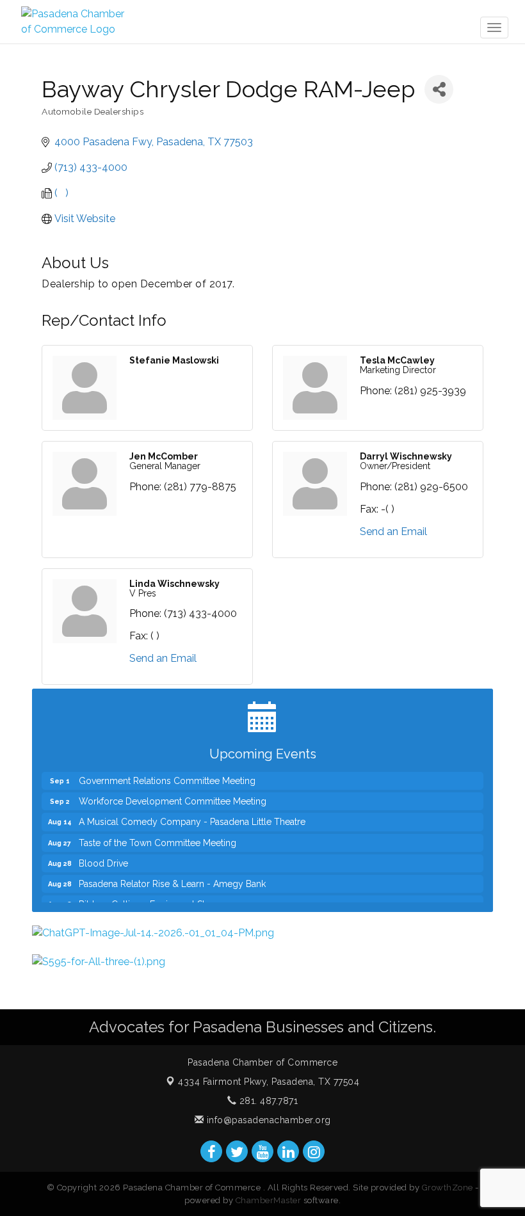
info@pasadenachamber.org (267, 1120)
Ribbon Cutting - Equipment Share (149, 894)
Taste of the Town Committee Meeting (157, 833)
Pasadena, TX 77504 (268, 1081)
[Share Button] (438, 89)
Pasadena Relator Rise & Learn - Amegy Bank (172, 873)
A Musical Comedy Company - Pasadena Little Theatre (192, 811)
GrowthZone (447, 1187)
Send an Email (393, 531)
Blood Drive (103, 853)
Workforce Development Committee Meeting (172, 791)
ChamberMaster (269, 1200)
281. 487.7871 (267, 1101)
